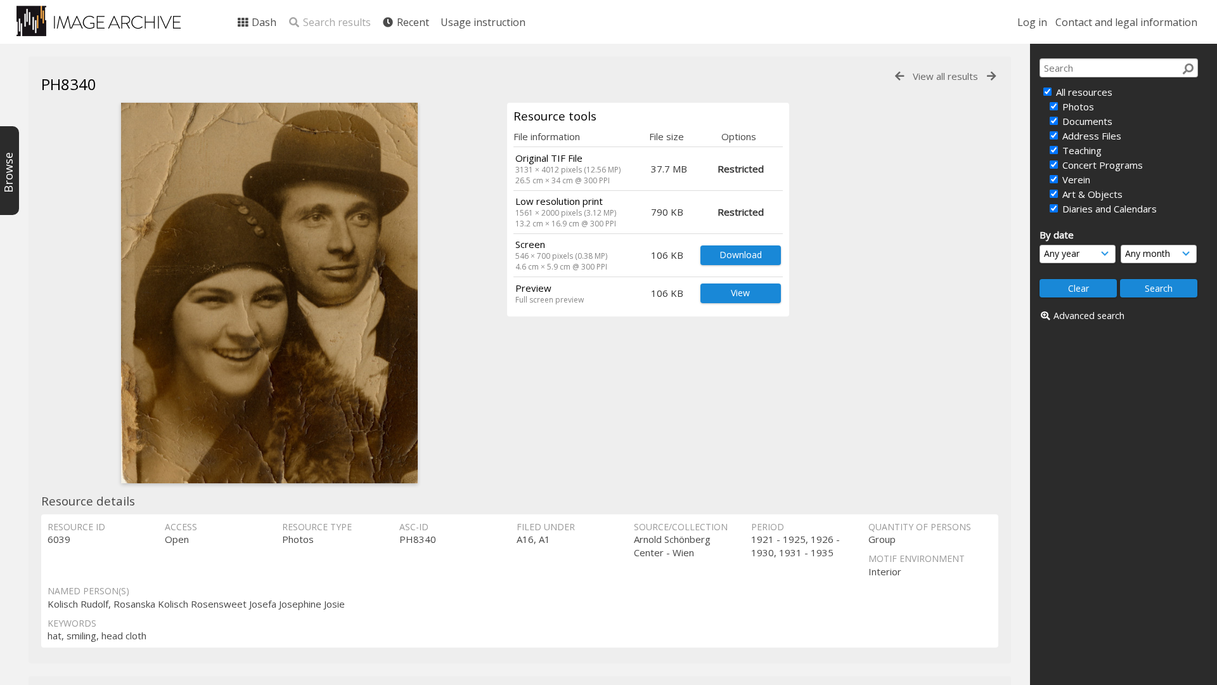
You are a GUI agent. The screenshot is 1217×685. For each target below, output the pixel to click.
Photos (1077, 106)
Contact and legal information (1126, 22)
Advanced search (1088, 316)
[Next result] (991, 76)
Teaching (1081, 150)
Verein (1075, 179)
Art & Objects (1091, 194)
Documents (1086, 121)
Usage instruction (483, 22)
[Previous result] (899, 76)
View (740, 293)
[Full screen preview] (269, 293)
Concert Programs (1101, 165)
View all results (945, 76)
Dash (262, 22)
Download (740, 255)
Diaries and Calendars (1108, 208)
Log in (1032, 22)
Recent (411, 22)
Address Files (1090, 135)
